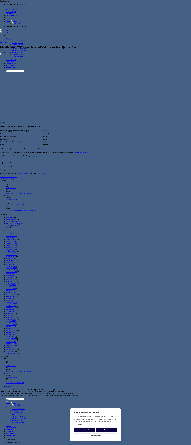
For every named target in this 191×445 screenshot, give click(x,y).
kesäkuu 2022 (11, 260)
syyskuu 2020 (10, 298)
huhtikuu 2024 (11, 241)
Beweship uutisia (4, 42)
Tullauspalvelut (17, 52)
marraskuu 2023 (11, 249)
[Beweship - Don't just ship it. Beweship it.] (4, 31)
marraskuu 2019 (11, 308)
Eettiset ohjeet (11, 15)
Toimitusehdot (11, 10)
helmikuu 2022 (11, 266)
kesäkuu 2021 (11, 281)
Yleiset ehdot (11, 12)
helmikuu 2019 (11, 325)
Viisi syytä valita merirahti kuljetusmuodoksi (21, 210)
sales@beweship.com (80, 152)
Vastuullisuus (11, 431)
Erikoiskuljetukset (18, 422)
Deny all (106, 430)
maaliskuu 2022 (11, 264)
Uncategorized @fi (12, 225)
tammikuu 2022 (11, 268)
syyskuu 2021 (10, 275)
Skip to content (5, 1)
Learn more (78, 424)
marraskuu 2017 (11, 349)
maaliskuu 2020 (11, 302)
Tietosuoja (9, 386)
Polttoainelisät (11, 188)
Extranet (9, 14)
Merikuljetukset (17, 43)
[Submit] (7, 401)
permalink (42, 173)
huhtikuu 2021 (11, 285)
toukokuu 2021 (11, 283)
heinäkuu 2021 (11, 279)
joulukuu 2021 (11, 270)
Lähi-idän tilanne (11, 199)
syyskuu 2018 (10, 334)
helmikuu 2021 (11, 289)
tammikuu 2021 (11, 291)
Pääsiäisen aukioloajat (7, 179)
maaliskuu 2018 (11, 344)
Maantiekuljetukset (18, 41)
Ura (7, 227)
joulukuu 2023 (11, 247)
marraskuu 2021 (11, 272)
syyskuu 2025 (10, 238)
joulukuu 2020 (11, 292)
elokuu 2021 (10, 277)
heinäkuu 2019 (11, 315)
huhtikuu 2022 (11, 262)
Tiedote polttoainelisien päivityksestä (19, 193)
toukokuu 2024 (11, 239)
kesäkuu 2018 (11, 340)
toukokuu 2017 (11, 353)
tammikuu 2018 (11, 345)
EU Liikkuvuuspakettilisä (8, 177)
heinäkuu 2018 (11, 338)
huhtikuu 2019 (11, 321)
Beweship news (11, 219)
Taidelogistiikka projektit (14, 223)
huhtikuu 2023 (11, 253)
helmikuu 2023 (11, 257)
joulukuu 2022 (11, 258)
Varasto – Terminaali (19, 416)
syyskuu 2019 (10, 311)
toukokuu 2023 (11, 251)
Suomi (8, 21)
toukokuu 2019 (11, 319)
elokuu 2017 (10, 351)
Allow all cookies (84, 430)
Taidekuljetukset (17, 414)
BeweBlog (9, 217)
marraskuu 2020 (11, 294)
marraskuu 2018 (11, 330)
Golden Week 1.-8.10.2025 (15, 205)
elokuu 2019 (10, 313)
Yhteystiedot (11, 428)
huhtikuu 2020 (11, 300)
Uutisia (8, 426)
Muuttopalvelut (17, 424)
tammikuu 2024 (11, 245)
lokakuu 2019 (10, 309)
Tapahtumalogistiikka (19, 50)
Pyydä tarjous (11, 435)
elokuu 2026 (10, 234)
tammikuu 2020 (11, 304)
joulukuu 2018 (11, 328)
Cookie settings (95, 435)
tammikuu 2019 (11, 327)
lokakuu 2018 (10, 332)
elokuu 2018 (10, 336)
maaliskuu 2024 (11, 243)
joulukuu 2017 (11, 347)
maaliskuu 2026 (11, 236)
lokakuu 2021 (10, 274)
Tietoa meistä (11, 433)
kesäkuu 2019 (11, 317)
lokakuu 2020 (10, 296)
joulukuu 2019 (11, 306)
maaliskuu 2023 (11, 255)
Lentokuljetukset (17, 45)
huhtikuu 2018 (11, 342)
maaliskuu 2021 (11, 287)
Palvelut (9, 39)
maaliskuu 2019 (11, 323)
